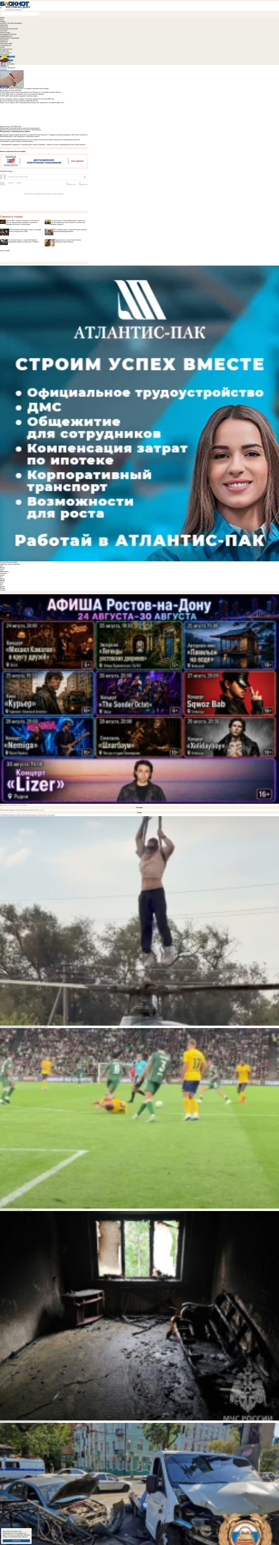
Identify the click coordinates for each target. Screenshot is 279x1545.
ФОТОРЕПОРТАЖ (6, 49)
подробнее (16, 564)
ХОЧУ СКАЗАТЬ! (5, 53)
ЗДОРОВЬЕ (4, 25)
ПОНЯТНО (16, 1541)
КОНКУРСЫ (4, 27)
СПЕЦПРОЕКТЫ (5, 45)
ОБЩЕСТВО (4, 40)
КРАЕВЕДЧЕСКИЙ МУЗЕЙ (9, 29)
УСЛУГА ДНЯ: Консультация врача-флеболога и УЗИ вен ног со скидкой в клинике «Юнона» (30, 92)
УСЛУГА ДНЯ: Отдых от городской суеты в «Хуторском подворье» (22, 94)
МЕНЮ (2, 18)
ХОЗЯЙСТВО (4, 51)
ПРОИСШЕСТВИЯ (6, 44)
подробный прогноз (6, 564)
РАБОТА (12, 56)
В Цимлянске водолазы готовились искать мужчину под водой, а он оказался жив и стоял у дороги (29, 815)
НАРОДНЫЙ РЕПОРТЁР (8, 34)
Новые (2, 183)
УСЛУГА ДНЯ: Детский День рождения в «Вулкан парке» (19, 96)
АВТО (2, 19)
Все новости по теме (7, 90)
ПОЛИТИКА (4, 42)
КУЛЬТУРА (3, 31)
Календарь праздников (7, 68)
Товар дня (3, 69)
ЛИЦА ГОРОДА (5, 32)
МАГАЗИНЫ (10, 64)
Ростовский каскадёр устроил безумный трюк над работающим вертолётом (23, 1026)
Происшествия (5, 126)
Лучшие (11, 183)
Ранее (19, 183)
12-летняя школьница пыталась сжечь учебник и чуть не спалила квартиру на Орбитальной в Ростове (30, 1421)
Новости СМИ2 (5, 251)
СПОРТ (2, 47)
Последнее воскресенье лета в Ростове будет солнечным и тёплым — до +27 (23, 810)
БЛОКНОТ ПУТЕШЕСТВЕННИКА (11, 23)
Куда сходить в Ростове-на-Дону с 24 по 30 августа (13, 805)
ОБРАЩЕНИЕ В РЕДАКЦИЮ (9, 38)
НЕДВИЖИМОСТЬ (6, 36)
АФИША (2, 21)
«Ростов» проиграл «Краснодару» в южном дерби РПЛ (17, 1209)
